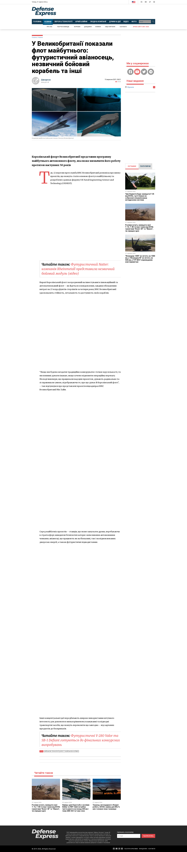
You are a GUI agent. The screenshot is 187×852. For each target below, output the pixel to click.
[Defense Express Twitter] (150, 2)
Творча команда (63, 26)
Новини (40, 37)
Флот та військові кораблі (69, 751)
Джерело (46, 79)
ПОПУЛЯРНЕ (145, 166)
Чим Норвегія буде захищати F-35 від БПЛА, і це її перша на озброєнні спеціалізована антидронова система (139, 197)
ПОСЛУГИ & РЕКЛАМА (131, 849)
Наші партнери (110, 26)
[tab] (132, 166)
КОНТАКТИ (151, 849)
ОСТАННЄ (132, 166)
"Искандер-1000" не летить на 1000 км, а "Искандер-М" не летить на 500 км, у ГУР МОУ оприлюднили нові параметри (140, 259)
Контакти (123, 26)
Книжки (98, 26)
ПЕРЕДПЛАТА (143, 849)
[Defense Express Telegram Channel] (154, 2)
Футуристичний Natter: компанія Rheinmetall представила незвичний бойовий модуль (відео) (78, 269)
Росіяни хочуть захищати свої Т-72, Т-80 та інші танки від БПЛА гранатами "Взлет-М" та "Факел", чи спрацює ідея (46, 808)
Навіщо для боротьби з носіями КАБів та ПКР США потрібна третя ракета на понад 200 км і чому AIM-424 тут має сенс (75, 808)
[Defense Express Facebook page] (141, 2)
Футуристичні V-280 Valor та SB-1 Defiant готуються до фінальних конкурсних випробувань (81, 740)
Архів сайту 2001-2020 (141, 26)
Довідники (88, 26)
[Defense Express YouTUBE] (146, 2)
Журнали (77, 26)
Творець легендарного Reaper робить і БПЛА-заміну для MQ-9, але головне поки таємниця (106, 807)
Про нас (49, 26)
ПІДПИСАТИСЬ (148, 836)
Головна (34, 37)
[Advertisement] (111, 11)
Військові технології (52, 751)
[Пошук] (153, 21)
